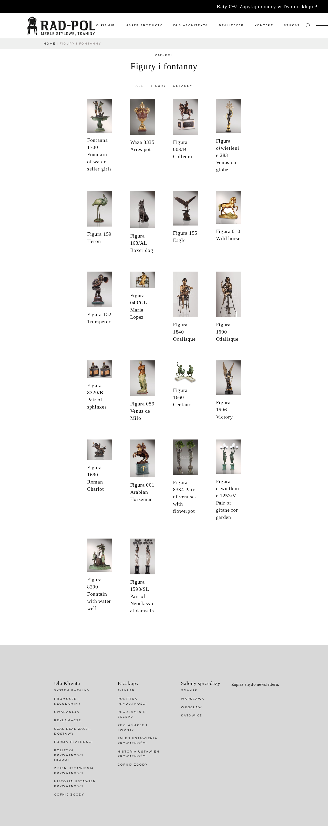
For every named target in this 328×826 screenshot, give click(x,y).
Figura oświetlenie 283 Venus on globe (227, 155)
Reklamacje (67, 720)
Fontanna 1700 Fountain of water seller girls (99, 154)
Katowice (191, 715)
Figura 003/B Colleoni (182, 149)
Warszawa (192, 699)
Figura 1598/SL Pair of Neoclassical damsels (142, 596)
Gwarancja (67, 712)
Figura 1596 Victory (224, 410)
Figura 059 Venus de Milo (142, 411)
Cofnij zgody (69, 794)
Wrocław (191, 707)
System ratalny (72, 690)
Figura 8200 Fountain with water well (99, 594)
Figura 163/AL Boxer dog (141, 243)
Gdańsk (189, 690)
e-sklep (126, 690)
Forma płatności (73, 742)
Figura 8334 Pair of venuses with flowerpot (185, 496)
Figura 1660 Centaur (182, 397)
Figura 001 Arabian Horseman (142, 492)
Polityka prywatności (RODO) (69, 754)
